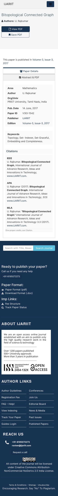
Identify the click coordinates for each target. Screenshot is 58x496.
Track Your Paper (11, 417)
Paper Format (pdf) (16, 289)
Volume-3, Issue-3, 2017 (36, 123)
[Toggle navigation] (50, 4)
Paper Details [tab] (30, 71)
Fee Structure (12, 303)
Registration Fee (10, 397)
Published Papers (38, 423)
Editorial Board (37, 403)
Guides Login (8, 423)
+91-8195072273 (11, 276)
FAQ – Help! (7, 403)
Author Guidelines (11, 390)
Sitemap (32, 485)
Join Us (33, 397)
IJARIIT (9, 4)
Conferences (36, 390)
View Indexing (9, 410)
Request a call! (20, 452)
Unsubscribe (43, 485)
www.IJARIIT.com (16, 175)
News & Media (37, 410)
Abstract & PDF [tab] (30, 77)
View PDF (16, 29)
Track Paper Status (16, 307)
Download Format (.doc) (19, 293)
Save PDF (16, 34)
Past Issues (35, 417)
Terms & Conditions (17, 485)
